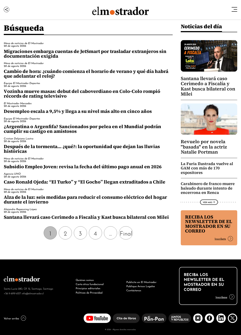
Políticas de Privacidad (89, 292)
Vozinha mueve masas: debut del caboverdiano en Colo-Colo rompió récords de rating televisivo (82, 93)
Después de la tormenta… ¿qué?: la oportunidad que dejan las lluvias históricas (82, 148)
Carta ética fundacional (90, 284)
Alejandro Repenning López (20, 209)
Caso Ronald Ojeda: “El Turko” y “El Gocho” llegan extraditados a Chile (84, 182)
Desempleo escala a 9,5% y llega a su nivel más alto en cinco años (78, 111)
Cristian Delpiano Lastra (18, 138)
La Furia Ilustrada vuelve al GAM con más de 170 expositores (207, 168)
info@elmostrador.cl (33, 293)
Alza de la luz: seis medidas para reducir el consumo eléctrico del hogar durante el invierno (85, 199)
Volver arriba (11, 318)
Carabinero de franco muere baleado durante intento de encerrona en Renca (208, 188)
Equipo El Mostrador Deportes (22, 83)
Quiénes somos (85, 279)
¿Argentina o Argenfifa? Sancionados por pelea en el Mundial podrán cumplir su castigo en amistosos (82, 128)
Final (126, 233)
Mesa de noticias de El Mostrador (24, 43)
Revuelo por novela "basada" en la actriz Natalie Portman (204, 146)
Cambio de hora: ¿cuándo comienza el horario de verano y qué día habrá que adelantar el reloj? (86, 73)
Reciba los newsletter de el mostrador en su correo (208, 224)
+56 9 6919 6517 (12, 293)
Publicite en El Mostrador (141, 282)
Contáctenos (133, 290)
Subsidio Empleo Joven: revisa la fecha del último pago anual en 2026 (83, 166)
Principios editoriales (88, 288)
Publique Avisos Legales (140, 286)
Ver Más (207, 202)
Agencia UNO (12, 173)
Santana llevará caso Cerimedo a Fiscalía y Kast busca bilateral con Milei (86, 217)
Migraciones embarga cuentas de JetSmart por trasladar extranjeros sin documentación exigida (85, 53)
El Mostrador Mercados (18, 103)
